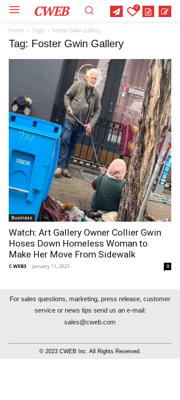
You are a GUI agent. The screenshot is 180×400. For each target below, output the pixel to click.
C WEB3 (17, 266)
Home (16, 30)
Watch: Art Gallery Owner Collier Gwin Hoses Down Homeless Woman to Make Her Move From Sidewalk (85, 243)
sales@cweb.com (90, 322)
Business (21, 218)
